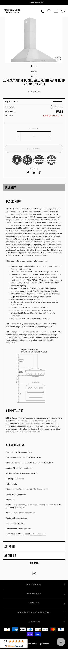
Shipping (10, 547)
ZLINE (34, 76)
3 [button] (37, 66)
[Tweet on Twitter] (34, 172)
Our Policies (34, 594)
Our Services (34, 585)
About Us (10, 556)
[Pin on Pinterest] (39, 172)
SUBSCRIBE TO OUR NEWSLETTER (34, 612)
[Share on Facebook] (28, 172)
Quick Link (34, 603)
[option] (36, 3)
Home (33, 71)
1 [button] (31, 66)
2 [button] (34, 66)
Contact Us (34, 622)
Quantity (34, 128)
